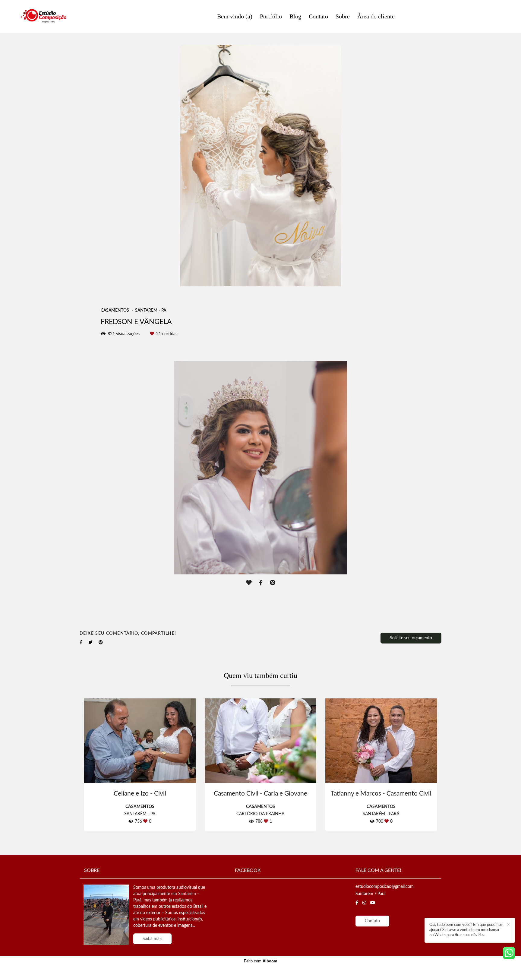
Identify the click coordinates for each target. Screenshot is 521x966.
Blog (295, 16)
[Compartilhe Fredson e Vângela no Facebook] (81, 642)
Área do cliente (376, 16)
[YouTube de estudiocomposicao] (372, 903)
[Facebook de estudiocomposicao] (356, 903)
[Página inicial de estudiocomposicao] (66, 16)
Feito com (260, 961)
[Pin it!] (272, 583)
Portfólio (271, 16)
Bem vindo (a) (234, 16)
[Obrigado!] (249, 583)
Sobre (343, 16)
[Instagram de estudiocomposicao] (364, 903)
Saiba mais (152, 939)
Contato (318, 16)
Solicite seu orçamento (411, 638)
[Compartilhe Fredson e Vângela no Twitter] (90, 642)
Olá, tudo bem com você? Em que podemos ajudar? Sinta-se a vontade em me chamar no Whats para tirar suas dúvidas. (466, 930)
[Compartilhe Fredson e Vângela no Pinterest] (101, 642)
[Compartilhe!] (261, 583)
